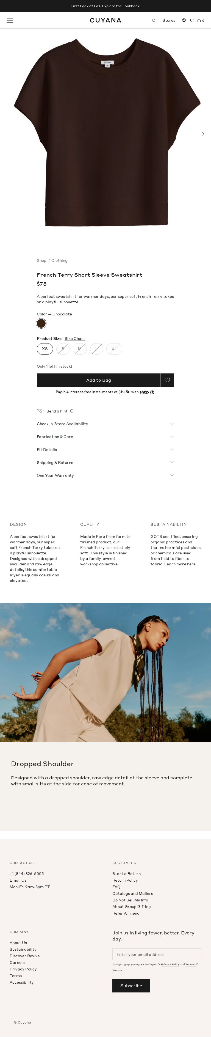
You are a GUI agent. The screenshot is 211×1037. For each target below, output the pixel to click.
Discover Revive (25, 955)
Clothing (59, 260)
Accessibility (22, 982)
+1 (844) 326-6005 (27, 873)
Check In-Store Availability (62, 423)
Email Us (18, 880)
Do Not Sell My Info (130, 900)
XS (45, 348)
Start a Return (126, 873)
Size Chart (75, 338)
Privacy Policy (23, 969)
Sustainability (23, 949)
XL (114, 348)
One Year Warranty (55, 475)
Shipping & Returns (55, 462)
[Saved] (192, 20)
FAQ (116, 886)
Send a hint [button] (57, 411)
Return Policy (125, 880)
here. (192, 564)
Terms (16, 975)
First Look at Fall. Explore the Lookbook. (106, 6)
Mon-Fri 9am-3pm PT (30, 886)
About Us (18, 942)
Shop (41, 260)
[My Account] (184, 20)
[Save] (167, 380)
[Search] (154, 20)
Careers (17, 962)
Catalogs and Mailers (132, 893)
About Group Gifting (131, 906)
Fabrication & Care (55, 436)
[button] (6, 134)
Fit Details (47, 449)
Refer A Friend (126, 913)
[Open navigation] (10, 20)
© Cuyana (22, 1022)
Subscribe (131, 985)
